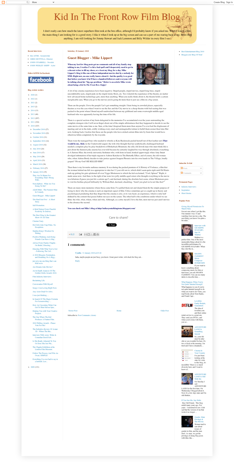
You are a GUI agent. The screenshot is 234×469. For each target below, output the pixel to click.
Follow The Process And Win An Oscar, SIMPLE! (45, 354)
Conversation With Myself (43, 284)
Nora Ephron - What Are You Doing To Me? (44, 184)
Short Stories (186, 193)
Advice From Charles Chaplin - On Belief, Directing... (44, 244)
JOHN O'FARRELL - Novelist (42, 62)
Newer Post (72, 310)
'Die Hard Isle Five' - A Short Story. (44, 200)
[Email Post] (80, 234)
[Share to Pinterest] (97, 234)
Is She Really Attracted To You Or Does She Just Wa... (44, 342)
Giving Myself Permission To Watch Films (192, 207)
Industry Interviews (188, 186)
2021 (33, 102)
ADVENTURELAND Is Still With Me (200, 376)
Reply (77, 260)
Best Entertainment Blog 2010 (192, 51)
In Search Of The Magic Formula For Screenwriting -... (45, 300)
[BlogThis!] (88, 234)
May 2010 (37, 156)
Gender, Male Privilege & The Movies (200, 419)
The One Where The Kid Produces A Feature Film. (43, 318)
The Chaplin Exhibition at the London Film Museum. (44, 348)
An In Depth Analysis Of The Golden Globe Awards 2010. (45, 271)
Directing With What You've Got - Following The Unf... (45, 250)
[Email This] (85, 234)
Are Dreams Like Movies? (43, 267)
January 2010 (38, 172)
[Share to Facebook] (94, 234)
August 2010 (38, 144)
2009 (33, 367)
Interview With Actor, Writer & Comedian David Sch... (44, 336)
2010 (33, 125)
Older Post (165, 310)
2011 (33, 122)
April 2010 (37, 160)
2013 (33, 114)
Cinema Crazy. (38, 221)
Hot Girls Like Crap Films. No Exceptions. (44, 226)
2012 (33, 118)
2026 (33, 94)
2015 (33, 106)
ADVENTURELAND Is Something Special (200, 330)
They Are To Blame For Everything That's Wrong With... (43, 177)
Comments (187, 173)
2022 (33, 98)
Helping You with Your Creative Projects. (45, 312)
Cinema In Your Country (200, 351)
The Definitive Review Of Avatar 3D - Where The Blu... (45, 330)
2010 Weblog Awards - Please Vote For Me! (44, 324)
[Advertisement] (192, 109)
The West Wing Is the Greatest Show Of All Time (44, 216)
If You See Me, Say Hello (191, 400)
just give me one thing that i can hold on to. (44, 262)
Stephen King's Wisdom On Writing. (43, 232)
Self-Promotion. (39, 205)
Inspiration (185, 190)
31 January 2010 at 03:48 (91, 253)
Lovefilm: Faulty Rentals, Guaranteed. (200, 303)
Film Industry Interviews (42, 276)
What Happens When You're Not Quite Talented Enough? (192, 283)
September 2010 (39, 141)
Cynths (78, 253)
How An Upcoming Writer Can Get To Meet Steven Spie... (44, 306)
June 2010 (37, 152)
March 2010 (38, 164)
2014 (33, 110)
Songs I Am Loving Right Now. (45, 288)
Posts (185, 168)
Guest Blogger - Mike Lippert (44, 195)
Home (119, 310)
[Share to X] (91, 234)
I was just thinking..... (41, 295)
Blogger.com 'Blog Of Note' (191, 54)
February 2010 (39, 168)
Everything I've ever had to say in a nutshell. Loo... (45, 360)
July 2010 (37, 148)
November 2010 (39, 133)
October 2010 (38, 137)
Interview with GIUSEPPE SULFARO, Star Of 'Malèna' (200, 230)
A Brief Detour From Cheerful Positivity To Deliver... (44, 210)
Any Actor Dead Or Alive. (43, 291)
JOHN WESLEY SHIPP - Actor (42, 65)
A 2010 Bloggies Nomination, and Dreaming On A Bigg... (44, 256)
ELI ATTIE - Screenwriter (40, 55)
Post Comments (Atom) (87, 315)
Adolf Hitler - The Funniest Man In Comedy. (45, 190)
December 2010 (39, 129)
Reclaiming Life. (39, 280)
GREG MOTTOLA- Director (41, 59)
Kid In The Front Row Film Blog (117, 16)
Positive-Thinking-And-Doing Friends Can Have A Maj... (44, 237)
